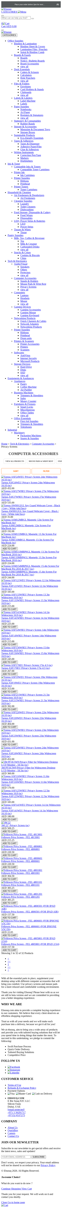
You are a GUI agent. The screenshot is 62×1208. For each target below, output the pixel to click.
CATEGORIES (9, 35)
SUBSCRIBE (39, 1157)
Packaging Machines (30, 435)
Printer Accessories (29, 344)
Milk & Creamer (28, 244)
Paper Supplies (21, 106)
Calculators (26, 75)
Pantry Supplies (15, 235)
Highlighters (26, 161)
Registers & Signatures (31, 115)
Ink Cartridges (27, 175)
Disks (23, 369)
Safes (23, 398)
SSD (22, 372)
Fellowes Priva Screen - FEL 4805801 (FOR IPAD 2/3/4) (30, 944)
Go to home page (16, 1202)
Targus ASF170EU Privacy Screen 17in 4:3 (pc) (25, 668)
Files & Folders (21, 83)
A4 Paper (25, 112)
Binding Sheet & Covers (32, 46)
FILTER (46, 471)
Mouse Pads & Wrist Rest (33, 284)
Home (4, 443)
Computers (19, 292)
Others (23, 269)
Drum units (26, 338)
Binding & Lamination (25, 43)
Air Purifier (26, 389)
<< (9, 961)
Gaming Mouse (28, 312)
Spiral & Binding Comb (32, 52)
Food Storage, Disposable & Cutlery (32, 212)
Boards (24, 58)
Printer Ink (19, 172)
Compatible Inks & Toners (27, 166)
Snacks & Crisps (22, 252)
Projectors (25, 272)
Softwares (19, 352)
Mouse (23, 301)
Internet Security (28, 358)
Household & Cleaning (19, 192)
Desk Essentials (22, 69)
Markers (24, 158)
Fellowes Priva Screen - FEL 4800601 (20, 861)
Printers (24, 347)
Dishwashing (27, 209)
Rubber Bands (27, 123)
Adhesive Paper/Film (30, 146)
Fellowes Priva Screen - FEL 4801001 (20, 873)
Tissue (23, 232)
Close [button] (4, 1202)
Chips (23, 258)
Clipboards (25, 92)
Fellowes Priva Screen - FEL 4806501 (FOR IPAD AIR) (30, 911)
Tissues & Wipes (22, 229)
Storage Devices (22, 364)
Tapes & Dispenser (29, 143)
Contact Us (13, 1136)
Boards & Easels (22, 55)
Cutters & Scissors (29, 72)
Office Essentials (22, 418)
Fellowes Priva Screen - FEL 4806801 (20, 849)
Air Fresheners (27, 198)
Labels (23, 103)
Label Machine (27, 100)
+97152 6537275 (16, 1115)
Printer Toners (21, 186)
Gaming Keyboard (29, 315)
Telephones (26, 427)
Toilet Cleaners (27, 206)
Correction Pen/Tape (30, 155)
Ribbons (24, 181)
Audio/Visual (20, 264)
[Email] (11, 4)
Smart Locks (26, 407)
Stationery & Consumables (27, 121)
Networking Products (24, 318)
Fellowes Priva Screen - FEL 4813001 (20, 837)
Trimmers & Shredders (31, 395)
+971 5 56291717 (17, 1112)
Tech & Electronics (17, 261)
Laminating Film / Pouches (33, 49)
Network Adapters (29, 324)
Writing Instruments (24, 152)
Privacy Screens (28, 286)
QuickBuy (13, 1130)
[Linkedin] (13, 1072)
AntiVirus (25, 355)
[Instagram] (14, 1069)
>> (9, 967)
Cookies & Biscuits (30, 255)
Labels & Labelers (23, 98)
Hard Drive (26, 367)
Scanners (24, 349)
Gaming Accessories (30, 309)
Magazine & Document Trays (35, 129)
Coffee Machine (28, 387)
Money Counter (28, 401)
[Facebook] (14, 1067)
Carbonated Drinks (29, 246)
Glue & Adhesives (29, 149)
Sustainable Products (24, 135)
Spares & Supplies (29, 438)
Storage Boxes (27, 132)
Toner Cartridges (28, 189)
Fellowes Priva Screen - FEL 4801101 (20, 885)
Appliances (19, 381)
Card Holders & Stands (32, 89)
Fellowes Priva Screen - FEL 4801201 (20, 897)
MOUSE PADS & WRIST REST (41, 461)
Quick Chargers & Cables (33, 321)
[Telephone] (4, 4)
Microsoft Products (29, 361)
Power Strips (26, 226)
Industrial (12, 429)
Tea (22, 241)
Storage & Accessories (25, 126)
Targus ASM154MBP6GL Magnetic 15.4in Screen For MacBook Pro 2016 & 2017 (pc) (29, 573)
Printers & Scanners (24, 341)
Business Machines (23, 392)
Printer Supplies (22, 178)
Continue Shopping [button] (11, 1188)
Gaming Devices (22, 306)
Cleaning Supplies (23, 201)
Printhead (25, 183)
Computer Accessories (25, 278)
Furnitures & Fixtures (24, 404)
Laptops (24, 295)
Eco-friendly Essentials (31, 138)
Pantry (23, 384)
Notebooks (25, 109)
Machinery (19, 432)
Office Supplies (15, 40)
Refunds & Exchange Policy (22, 1088)
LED (22, 223)
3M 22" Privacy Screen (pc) (15, 825)
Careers (11, 1133)
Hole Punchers (27, 78)
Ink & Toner (14, 163)
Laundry (24, 203)
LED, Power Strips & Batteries (29, 221)
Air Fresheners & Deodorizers (29, 195)
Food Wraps (26, 215)
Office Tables (27, 412)
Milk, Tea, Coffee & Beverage (29, 238)
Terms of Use (14, 1085)
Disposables (26, 218)
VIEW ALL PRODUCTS (14, 461)
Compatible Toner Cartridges (34, 169)
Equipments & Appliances (21, 378)
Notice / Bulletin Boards (32, 60)
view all (24, 66)
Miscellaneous (27, 409)
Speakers (24, 266)
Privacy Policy (48, 1165)
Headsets (24, 298)
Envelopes (25, 86)
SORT (15, 471)
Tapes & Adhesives (23, 141)
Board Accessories (29, 63)
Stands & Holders (29, 281)
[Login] (48, 4)
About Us (12, 1127)
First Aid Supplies (29, 421)
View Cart (26, 1188)
